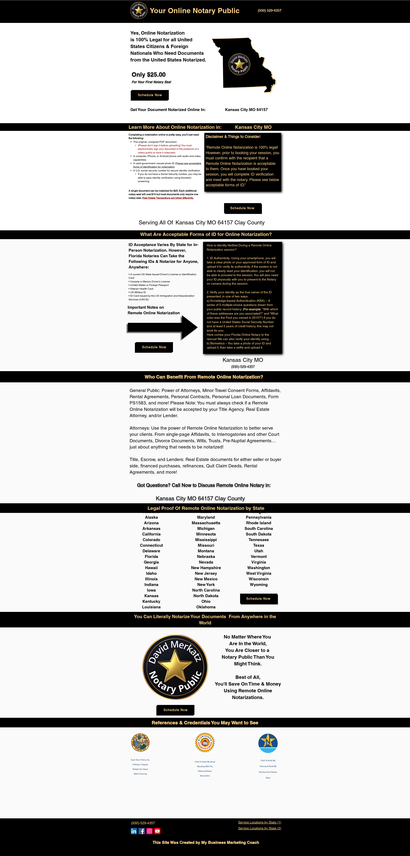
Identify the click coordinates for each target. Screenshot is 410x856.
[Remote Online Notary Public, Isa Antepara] (149, 831)
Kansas (151, 595)
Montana (206, 550)
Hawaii (151, 567)
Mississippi (206, 539)
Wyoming (259, 584)
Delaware (151, 550)
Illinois (151, 578)
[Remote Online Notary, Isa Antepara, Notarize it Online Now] (142, 831)
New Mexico (206, 578)
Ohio (205, 601)
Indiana (151, 584)
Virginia (258, 562)
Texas (258, 545)
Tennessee (259, 539)
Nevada (206, 562)
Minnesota (206, 534)
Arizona (151, 522)
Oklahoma (206, 607)
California (151, 534)
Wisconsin (259, 578)
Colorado (151, 539)
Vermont (259, 556)
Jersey (210, 573)
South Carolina (259, 528)
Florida (151, 556)
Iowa (151, 590)
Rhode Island (258, 522)
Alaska (151, 517)
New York (206, 584)
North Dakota (205, 595)
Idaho (151, 573)
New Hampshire (206, 567)
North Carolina (206, 590)
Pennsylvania (258, 517)
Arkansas (151, 528)
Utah (258, 550)
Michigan (206, 528)
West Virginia (258, 573)
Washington (258, 567)
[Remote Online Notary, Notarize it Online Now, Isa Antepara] (134, 831)
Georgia (151, 562)
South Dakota (258, 534)
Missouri (206, 545)
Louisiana (151, 607)
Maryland (206, 517)
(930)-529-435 (242, 367)
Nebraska (206, 556)
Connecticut (151, 545)
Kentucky (151, 601)
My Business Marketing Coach (230, 842)
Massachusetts (206, 522)
